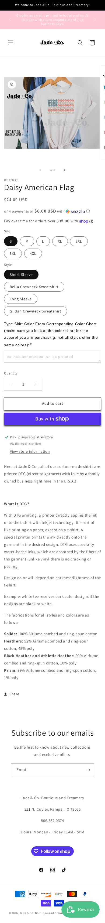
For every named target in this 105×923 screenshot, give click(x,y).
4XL (33, 253)
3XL (13, 253)
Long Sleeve (21, 298)
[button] (11, 43)
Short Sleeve (21, 274)
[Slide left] (41, 170)
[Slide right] (64, 170)
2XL (79, 241)
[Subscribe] (88, 770)
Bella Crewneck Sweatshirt (34, 286)
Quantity (11, 373)
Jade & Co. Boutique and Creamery (43, 913)
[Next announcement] (95, 19)
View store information (30, 451)
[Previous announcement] (10, 19)
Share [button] (14, 694)
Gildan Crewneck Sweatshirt (35, 311)
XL (60, 241)
